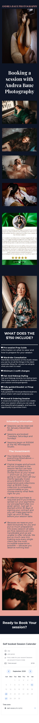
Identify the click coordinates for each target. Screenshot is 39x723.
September (17, 671)
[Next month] (30, 671)
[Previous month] (9, 671)
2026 (24, 671)
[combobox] (20, 708)
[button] (19, 657)
